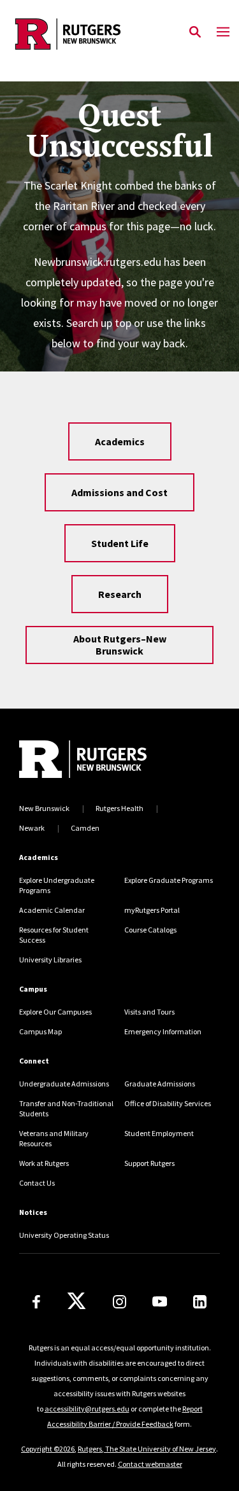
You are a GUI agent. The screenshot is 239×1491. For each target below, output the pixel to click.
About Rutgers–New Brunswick (119, 644)
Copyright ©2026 (48, 1448)
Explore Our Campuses (55, 1011)
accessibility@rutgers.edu (87, 1408)
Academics (120, 441)
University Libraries (50, 959)
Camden (85, 828)
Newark (32, 828)
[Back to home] (105, 759)
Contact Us (37, 1183)
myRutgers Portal (152, 910)
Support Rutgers (149, 1163)
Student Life (119, 543)
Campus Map (40, 1031)
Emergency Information (162, 1031)
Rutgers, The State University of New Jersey (147, 1448)
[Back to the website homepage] (68, 34)
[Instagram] (119, 1301)
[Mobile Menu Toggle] (223, 32)
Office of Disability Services (167, 1103)
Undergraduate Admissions (64, 1083)
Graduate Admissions (159, 1083)
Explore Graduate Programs (168, 880)
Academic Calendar (52, 910)
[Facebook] (36, 1301)
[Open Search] (195, 32)
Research (119, 594)
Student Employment (159, 1133)
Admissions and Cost (119, 492)
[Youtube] (159, 1301)
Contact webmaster (150, 1464)
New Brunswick (44, 808)
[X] (76, 1301)
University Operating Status (64, 1235)
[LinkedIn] (199, 1301)
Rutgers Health (119, 808)
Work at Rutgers (44, 1163)
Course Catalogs (150, 929)
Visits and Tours (149, 1011)
